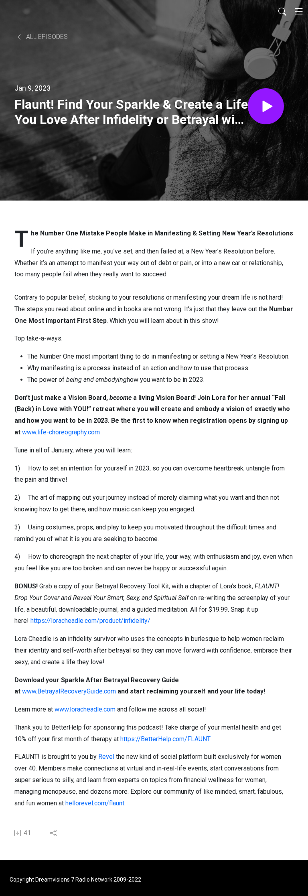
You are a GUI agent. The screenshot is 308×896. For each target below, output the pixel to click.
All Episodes (46, 37)
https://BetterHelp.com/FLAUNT (166, 739)
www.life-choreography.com (61, 432)
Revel (106, 756)
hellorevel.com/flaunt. (95, 803)
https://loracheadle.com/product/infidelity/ (90, 620)
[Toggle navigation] (299, 11)
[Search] (282, 11)
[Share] (54, 833)
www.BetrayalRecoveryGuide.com (69, 691)
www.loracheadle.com (85, 709)
